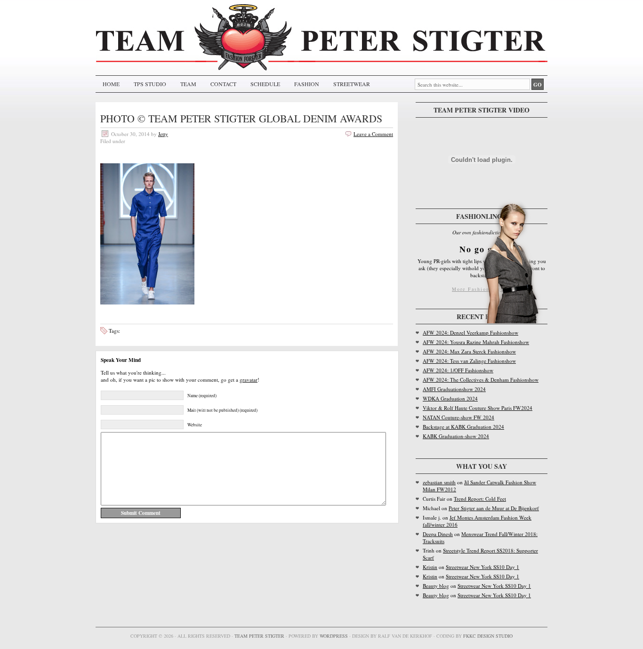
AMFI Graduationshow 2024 (454, 389)
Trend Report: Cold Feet (480, 498)
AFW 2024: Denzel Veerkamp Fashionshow (470, 332)
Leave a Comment (373, 133)
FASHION (306, 84)
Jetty (163, 133)
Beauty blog (436, 585)
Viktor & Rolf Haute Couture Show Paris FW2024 (477, 407)
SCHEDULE (265, 84)
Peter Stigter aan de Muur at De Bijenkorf (494, 508)
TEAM (188, 84)
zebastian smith (439, 482)
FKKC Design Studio (488, 636)
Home (111, 84)
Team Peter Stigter (259, 636)
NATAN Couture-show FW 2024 (458, 417)
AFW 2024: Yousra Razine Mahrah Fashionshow (476, 341)
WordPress (334, 636)
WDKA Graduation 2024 (450, 398)
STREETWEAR (351, 84)
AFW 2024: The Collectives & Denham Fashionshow (481, 379)
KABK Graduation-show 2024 (456, 436)
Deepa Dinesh (438, 533)
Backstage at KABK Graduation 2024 (463, 426)
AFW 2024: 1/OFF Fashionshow (458, 370)
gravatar (248, 379)
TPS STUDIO (150, 84)
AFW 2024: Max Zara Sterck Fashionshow (469, 351)
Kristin (430, 566)
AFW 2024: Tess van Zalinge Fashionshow (469, 360)
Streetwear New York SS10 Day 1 (482, 566)
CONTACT (223, 84)
